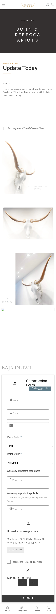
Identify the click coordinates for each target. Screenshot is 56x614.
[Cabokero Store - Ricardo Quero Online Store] (28, 5)
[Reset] (33, 582)
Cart (49, 610)
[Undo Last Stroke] (22, 582)
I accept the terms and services (27, 562)
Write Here (17, 480)
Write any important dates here (23, 470)
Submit (28, 598)
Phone (15, 413)
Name (15, 400)
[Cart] (52, 5)
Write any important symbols (22, 493)
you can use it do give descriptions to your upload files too (27, 499)
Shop (7, 610)
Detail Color (14, 453)
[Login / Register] (48, 5)
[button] (15, 550)
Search (37, 610)
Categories (22, 610)
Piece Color (14, 437)
